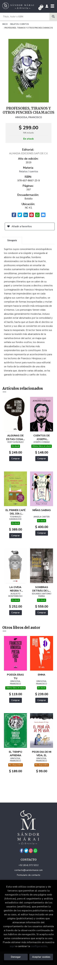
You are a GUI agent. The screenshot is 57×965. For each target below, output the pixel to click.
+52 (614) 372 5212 (28, 865)
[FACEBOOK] (22, 850)
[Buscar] (53, 16)
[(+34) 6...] (35, 850)
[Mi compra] (42, 6)
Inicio (5, 24)
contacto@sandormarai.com (28, 870)
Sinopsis (12, 240)
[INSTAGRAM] (31, 850)
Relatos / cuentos (19, 24)
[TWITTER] (26, 850)
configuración (39, 946)
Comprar (15, 458)
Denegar (16, 956)
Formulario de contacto (28, 875)
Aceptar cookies (41, 956)
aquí (12, 946)
